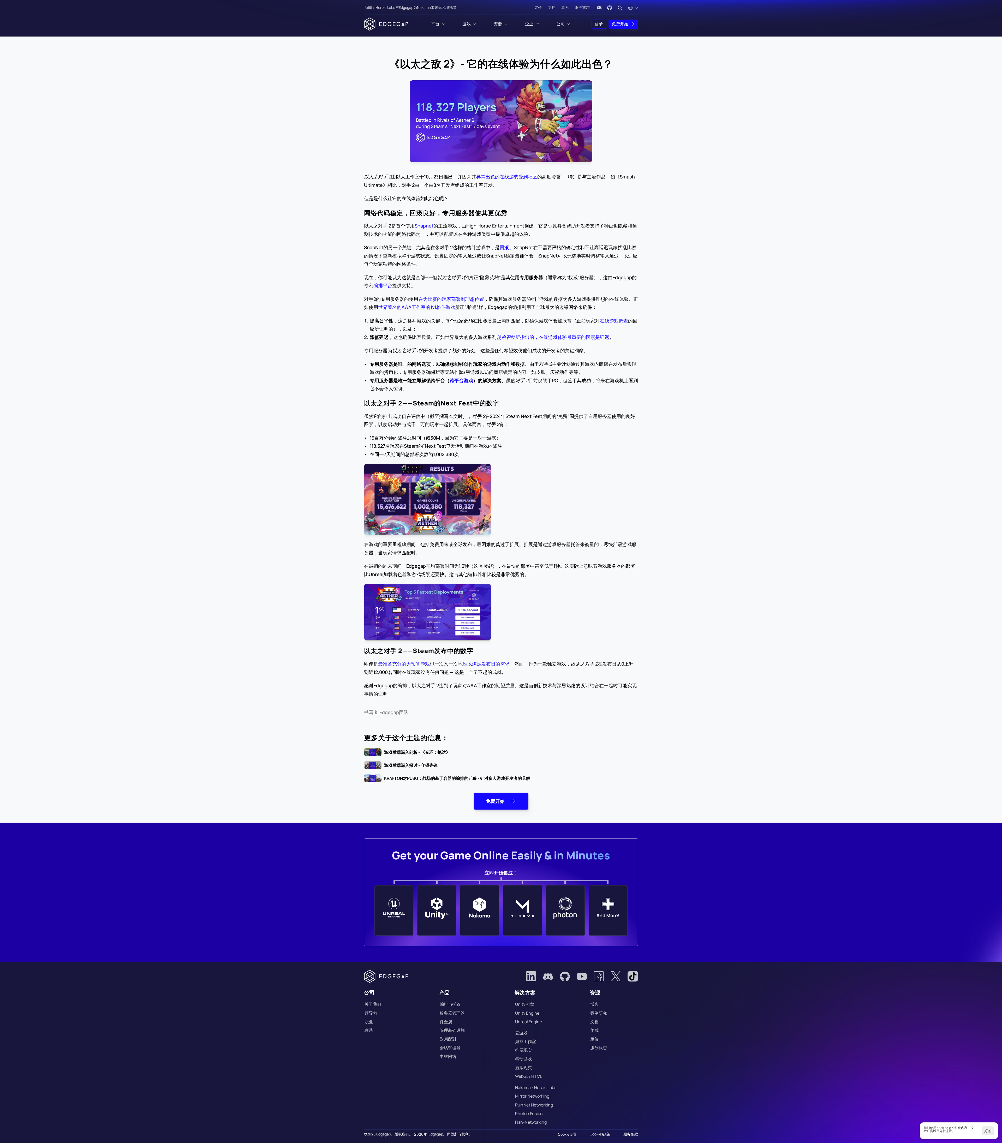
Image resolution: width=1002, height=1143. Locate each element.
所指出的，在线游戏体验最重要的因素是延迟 (553, 337)
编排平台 (382, 285)
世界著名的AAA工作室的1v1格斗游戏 (416, 307)
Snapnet (424, 226)
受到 (523, 176)
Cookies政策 (600, 1134)
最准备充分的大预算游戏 (404, 664)
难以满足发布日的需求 (486, 664)
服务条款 (630, 1134)
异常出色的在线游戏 (497, 176)
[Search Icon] (620, 8)
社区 (532, 176)
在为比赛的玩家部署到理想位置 (451, 299)
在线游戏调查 (614, 321)
